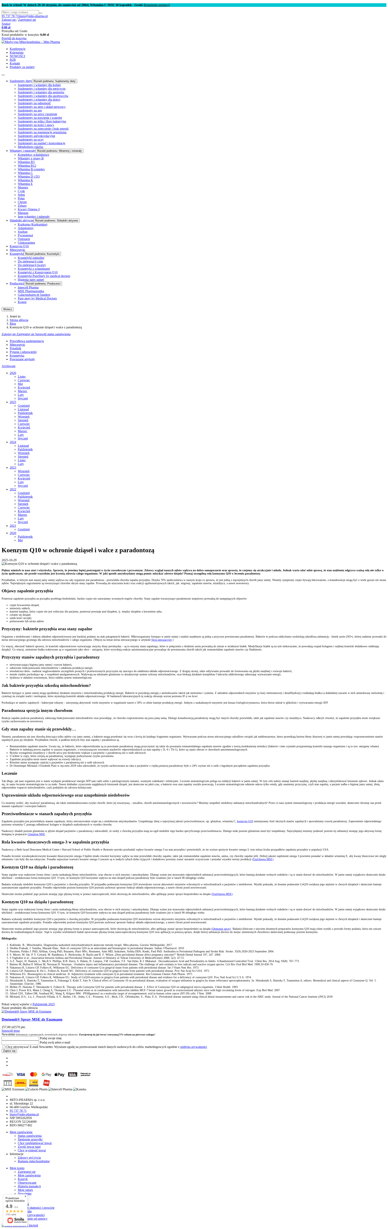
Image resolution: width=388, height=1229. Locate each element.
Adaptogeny (26, 228)
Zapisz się (9, 1050)
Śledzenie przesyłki (30, 1139)
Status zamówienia (30, 1135)
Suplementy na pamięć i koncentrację (41, 143)
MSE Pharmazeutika (31, 291)
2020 (13, 533)
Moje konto (17, 1168)
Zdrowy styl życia (29, 1157)
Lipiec (22, 376)
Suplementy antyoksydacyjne (36, 136)
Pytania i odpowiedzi (23, 352)
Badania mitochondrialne (34, 1161)
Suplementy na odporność (34, 103)
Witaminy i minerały (23, 150)
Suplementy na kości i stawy (36, 125)
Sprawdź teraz (11, 1030)
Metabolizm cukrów (30, 147)
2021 (13, 525)
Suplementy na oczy (31, 139)
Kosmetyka (17, 355)
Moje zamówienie (21, 1132)
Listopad (23, 409)
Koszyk (23, 1179)
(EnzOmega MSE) (262, 859)
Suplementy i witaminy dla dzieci (39, 99)
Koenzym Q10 (19, 246)
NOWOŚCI (17, 56)
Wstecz (7, 309)
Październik (25, 413)
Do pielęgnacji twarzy (32, 265)
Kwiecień (24, 387)
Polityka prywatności (31, 1215)
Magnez (23, 187)
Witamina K (25, 180)
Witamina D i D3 (29, 176)
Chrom (22, 202)
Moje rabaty (25, 1190)
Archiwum (8, 366)
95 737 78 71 (10, 16)
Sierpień (23, 420)
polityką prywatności (193, 1047)
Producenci (17, 283)
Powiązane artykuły (22, 359)
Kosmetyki (17, 253)
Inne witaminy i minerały (34, 216)
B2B (13, 59)
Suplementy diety (21, 81)
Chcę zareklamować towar (35, 1143)
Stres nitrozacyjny (161, 639)
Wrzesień (24, 416)
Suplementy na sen (30, 110)
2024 (13, 442)
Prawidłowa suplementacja (27, 341)
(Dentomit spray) (221, 928)
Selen (21, 194)
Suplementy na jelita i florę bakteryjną (42, 121)
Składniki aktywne (22, 220)
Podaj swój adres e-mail (54, 1042)
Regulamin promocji (157, 5)
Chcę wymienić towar (32, 1150)
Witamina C (25, 173)
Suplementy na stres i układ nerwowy (42, 107)
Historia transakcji (29, 1186)
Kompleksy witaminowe (33, 154)
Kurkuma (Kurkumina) (32, 224)
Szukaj (6, 23)
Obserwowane (27, 1182)
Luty (21, 394)
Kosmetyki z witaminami (34, 268)
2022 (13, 489)
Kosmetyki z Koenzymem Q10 (38, 272)
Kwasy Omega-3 (29, 209)
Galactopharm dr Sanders (34, 294)
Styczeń (23, 398)
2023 (13, 467)
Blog (13, 323)
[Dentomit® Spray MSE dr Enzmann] (26, 1011)
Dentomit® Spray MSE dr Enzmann (32, 1019)
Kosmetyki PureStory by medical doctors (44, 276)
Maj (20, 384)
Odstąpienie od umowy (32, 1218)
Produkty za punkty (22, 67)
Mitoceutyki (17, 250)
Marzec (22, 391)
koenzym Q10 (245, 821)
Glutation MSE (36, 834)
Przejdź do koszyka (14, 38)
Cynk (21, 191)
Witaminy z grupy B (31, 158)
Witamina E (25, 184)
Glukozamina (26, 242)
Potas (21, 198)
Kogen (22, 302)
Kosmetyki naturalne (31, 257)
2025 (13, 402)
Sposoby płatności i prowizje (36, 1207)
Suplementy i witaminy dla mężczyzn (41, 88)
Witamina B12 (27, 165)
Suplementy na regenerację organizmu (42, 132)
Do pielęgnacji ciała (30, 261)
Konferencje (17, 49)
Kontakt (15, 63)
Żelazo (22, 205)
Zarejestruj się (27, 19)
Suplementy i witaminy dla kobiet (39, 85)
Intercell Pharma (28, 287)
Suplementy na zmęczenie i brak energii (43, 128)
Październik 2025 (44, 1004)
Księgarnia (16, 52)
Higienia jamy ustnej (31, 279)
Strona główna (19, 320)
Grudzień (24, 405)
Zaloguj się (9, 19)
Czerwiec (24, 380)
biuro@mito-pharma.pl (33, 16)
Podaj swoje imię (50, 1038)
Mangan (23, 213)
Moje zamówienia (29, 1175)
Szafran (22, 231)
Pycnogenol (25, 235)
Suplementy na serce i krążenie (37, 114)
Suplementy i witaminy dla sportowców (43, 96)
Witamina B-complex (31, 169)
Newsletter (78, 1034)
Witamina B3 (26, 162)
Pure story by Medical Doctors (37, 298)
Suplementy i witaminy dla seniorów (41, 92)
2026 (13, 373)
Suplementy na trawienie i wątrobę (40, 117)
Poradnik (15, 348)
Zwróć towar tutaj (29, 1146)
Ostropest (24, 239)
